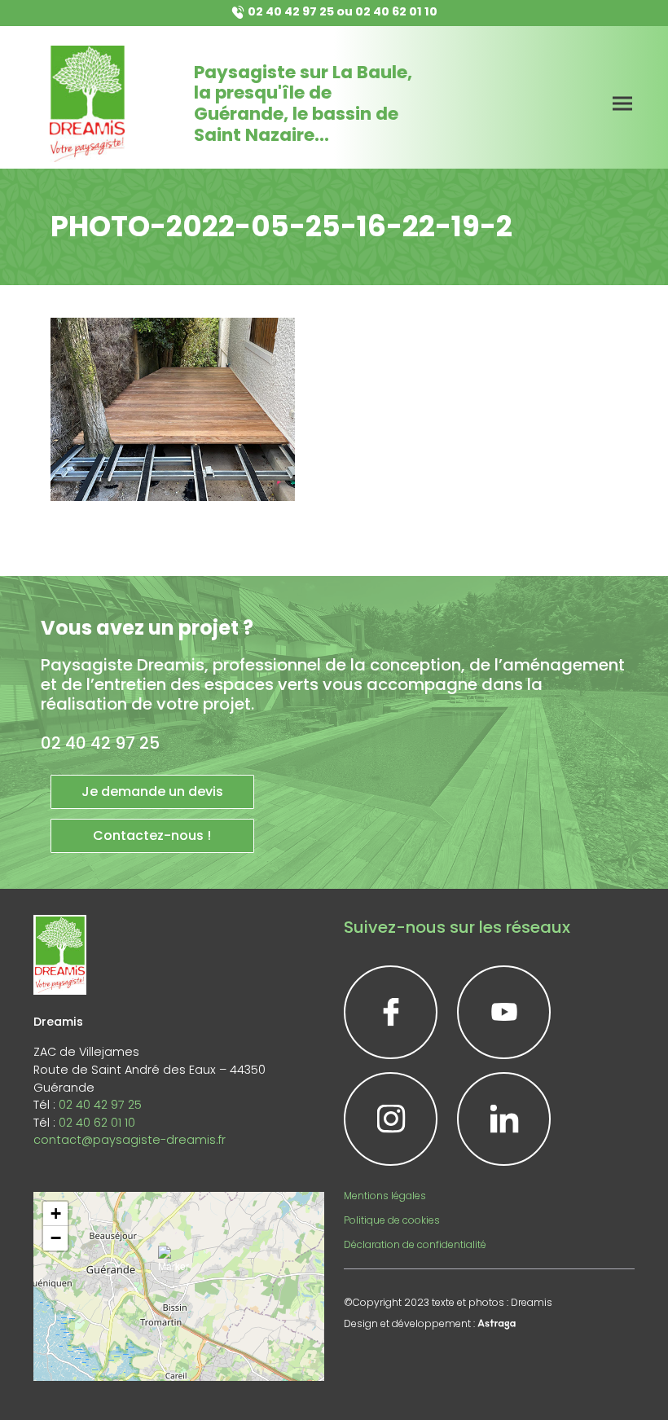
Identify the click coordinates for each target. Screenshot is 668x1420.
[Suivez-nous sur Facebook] (390, 1012)
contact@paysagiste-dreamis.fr (129, 1140)
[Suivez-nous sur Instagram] (390, 1119)
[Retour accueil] (87, 104)
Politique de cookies (392, 1220)
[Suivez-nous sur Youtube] (504, 1012)
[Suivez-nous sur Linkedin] (504, 1119)
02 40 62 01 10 (396, 11)
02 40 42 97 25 (291, 11)
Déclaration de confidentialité (415, 1244)
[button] (178, 1266)
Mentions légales (385, 1195)
